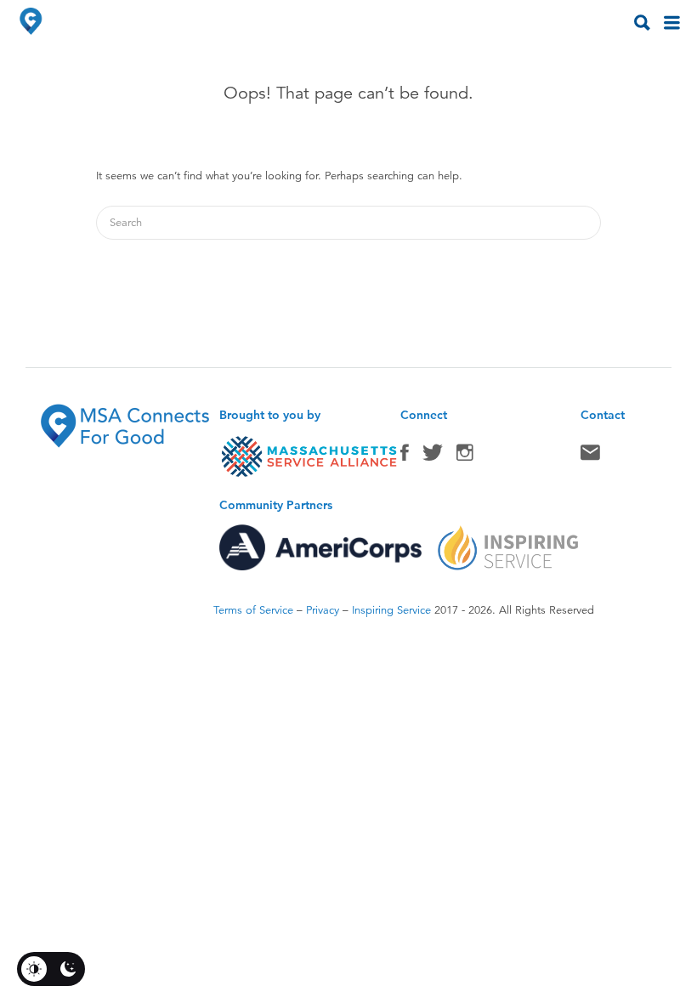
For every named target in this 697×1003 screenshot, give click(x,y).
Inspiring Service (391, 610)
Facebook (404, 456)
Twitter (432, 456)
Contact (590, 456)
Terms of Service (253, 610)
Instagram (464, 456)
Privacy (322, 610)
